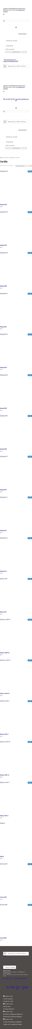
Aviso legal (7, 987)
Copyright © (25, 988)
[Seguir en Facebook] (8, 958)
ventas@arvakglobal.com (10, 61)
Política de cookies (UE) (18, 988)
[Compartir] (23, 2)
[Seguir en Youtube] (12, 958)
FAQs (4, 956)
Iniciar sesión (16, 52)
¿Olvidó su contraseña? (9, 49)
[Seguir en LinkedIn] (4, 958)
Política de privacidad (12, 987)
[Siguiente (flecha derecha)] (29, 514)
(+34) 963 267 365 (10, 59)
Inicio (1, 157)
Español (12, 967)
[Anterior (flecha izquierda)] (3, 514)
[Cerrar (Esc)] (26, 2)
